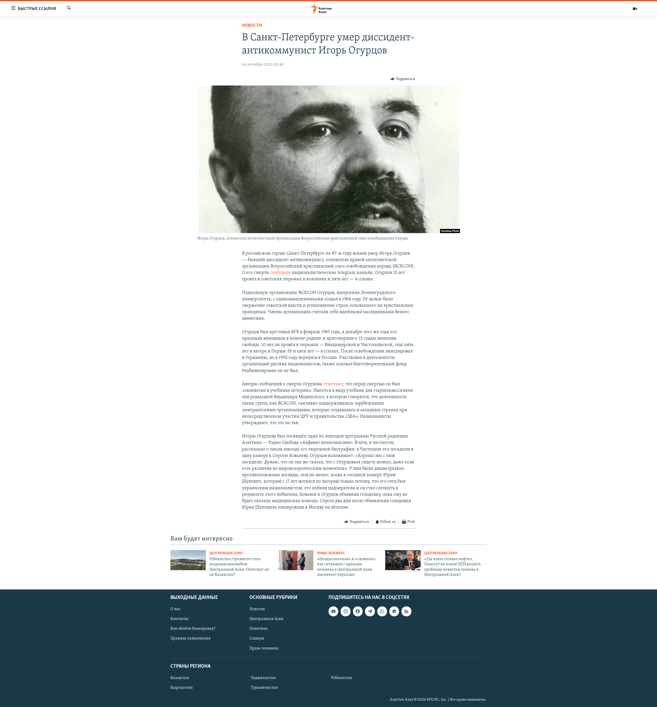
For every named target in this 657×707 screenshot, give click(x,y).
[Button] (402, 79)
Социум (256, 638)
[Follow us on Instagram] (345, 611)
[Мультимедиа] (635, 8)
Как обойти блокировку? (192, 629)
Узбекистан (341, 678)
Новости (252, 25)
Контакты (179, 619)
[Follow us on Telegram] (370, 611)
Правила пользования (190, 638)
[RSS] (406, 611)
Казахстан (179, 678)
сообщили (280, 273)
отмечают (333, 384)
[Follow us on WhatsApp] (382, 611)
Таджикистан (263, 678)
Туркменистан (264, 688)
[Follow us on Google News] (394, 611)
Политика (258, 629)
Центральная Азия (226, 553)
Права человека (331, 553)
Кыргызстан (181, 688)
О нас (175, 609)
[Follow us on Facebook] (358, 611)
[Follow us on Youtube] (333, 611)
